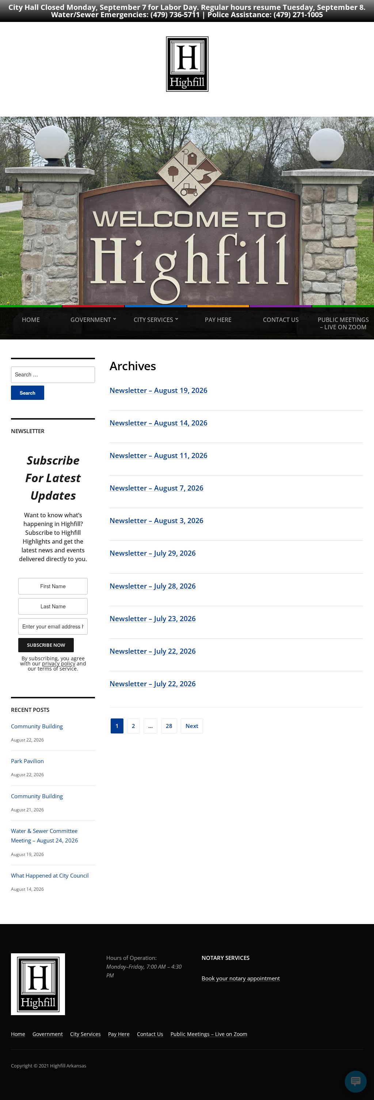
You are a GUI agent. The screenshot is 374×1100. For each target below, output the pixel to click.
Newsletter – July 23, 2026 (153, 618)
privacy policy (58, 663)
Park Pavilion (27, 761)
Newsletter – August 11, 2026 (158, 455)
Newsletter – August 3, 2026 (156, 520)
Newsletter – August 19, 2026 (158, 390)
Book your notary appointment (241, 978)
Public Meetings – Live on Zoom (343, 323)
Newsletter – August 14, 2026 (158, 422)
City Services (153, 320)
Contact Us (281, 320)
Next (192, 725)
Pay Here (218, 320)
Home (31, 320)
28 (169, 725)
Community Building (37, 726)
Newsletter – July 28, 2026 (153, 585)
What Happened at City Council (50, 875)
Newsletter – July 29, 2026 (153, 552)
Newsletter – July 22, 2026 (153, 651)
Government (90, 320)
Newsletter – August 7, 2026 (156, 487)
